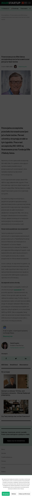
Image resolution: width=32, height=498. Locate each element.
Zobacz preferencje (24, 494)
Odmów (14, 494)
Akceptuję (6, 494)
